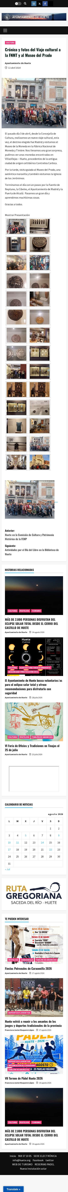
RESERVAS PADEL (44, 1164)
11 (17, 842)
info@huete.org (22, 1160)
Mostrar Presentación (17, 215)
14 (42, 842)
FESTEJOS (24, 611)
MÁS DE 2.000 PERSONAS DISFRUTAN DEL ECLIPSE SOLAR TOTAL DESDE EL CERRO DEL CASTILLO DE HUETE (31, 623)
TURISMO (36, 611)
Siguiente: (32, 550)
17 (9, 849)
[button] (5, 30)
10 (9, 842)
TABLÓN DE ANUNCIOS (42, 737)
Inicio (13, 1156)
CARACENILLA (27, 960)
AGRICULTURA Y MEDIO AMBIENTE (35, 667)
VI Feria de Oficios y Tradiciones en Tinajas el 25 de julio (32, 748)
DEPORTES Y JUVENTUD (19, 1012)
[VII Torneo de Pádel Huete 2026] (34, 1054)
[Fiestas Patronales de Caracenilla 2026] (34, 944)
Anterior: (29, 535)
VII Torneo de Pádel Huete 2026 (24, 1078)
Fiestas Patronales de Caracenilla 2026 (28, 968)
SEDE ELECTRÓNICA (45, 1156)
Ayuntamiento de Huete (18, 63)
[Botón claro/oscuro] (18, 3)
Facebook (38, 1160)
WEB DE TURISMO (22, 1164)
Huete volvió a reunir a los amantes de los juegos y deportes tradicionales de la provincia (33, 1023)
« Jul (7, 869)
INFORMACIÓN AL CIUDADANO (21, 1065)
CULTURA (10, 42)
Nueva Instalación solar (33, 1168)
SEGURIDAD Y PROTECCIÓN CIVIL (23, 672)
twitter (50, 1160)
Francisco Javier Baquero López (19, 1030)
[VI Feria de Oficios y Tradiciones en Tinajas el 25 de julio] (34, 722)
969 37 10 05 (25, 1156)
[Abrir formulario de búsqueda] (25, 3)
